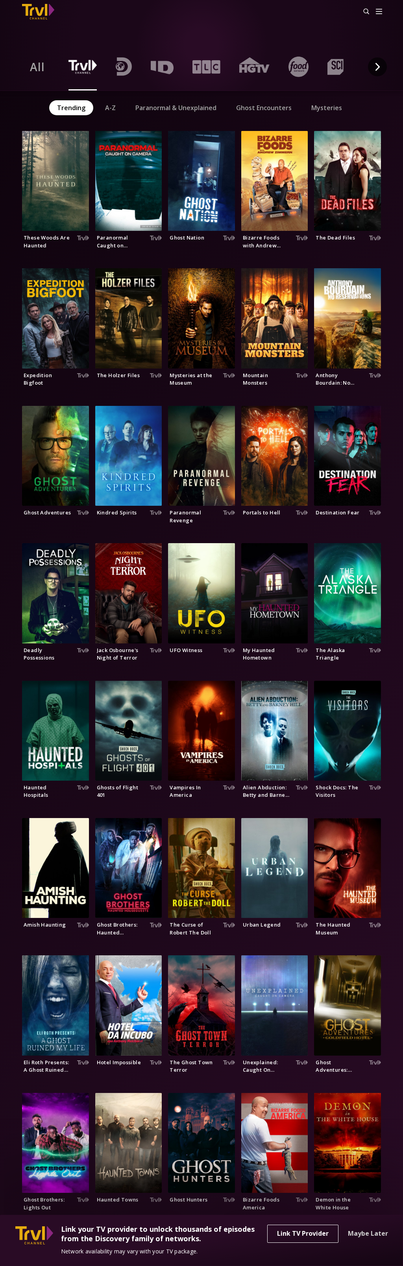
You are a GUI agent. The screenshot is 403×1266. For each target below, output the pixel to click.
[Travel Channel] (42, 12)
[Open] (379, 12)
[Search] (363, 11)
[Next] (377, 66)
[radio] (37, 66)
